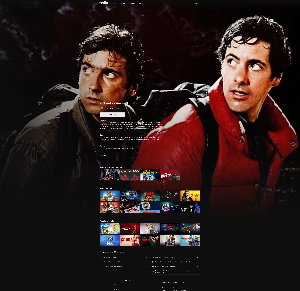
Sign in (197, 3)
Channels (132, 3)
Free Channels (165, 282)
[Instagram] (118, 280)
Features (175, 285)
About (182, 282)
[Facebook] (115, 280)
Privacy (115, 287)
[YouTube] (126, 280)
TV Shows (115, 3)
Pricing (141, 3)
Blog (182, 285)
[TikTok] (130, 280)
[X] (122, 280)
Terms (115, 284)
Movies (123, 3)
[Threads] (133, 280)
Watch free (112, 114)
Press (182, 287)
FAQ (174, 287)
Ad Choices (116, 289)
